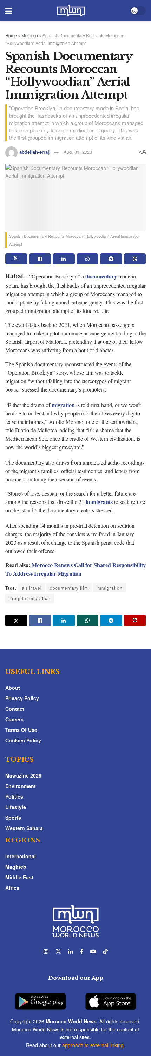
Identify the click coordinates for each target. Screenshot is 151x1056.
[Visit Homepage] (71, 11)
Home (11, 35)
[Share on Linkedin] (64, 258)
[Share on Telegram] (111, 258)
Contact (14, 708)
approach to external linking (93, 1045)
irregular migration (30, 598)
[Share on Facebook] (40, 258)
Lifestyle (15, 807)
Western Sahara (24, 828)
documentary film (69, 588)
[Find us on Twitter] (58, 951)
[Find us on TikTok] (105, 951)
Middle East (19, 877)
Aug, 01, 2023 (78, 152)
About (12, 687)
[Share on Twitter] (16, 258)
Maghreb (15, 866)
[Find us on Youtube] (93, 951)
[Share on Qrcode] (135, 258)
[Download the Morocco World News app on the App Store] (110, 997)
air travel (32, 588)
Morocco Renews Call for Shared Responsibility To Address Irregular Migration (75, 569)
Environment (20, 785)
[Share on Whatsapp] (88, 258)
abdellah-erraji (35, 152)
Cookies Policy (23, 740)
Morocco (29, 35)
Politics (14, 796)
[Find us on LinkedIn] (70, 951)
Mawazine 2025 (23, 775)
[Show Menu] (8, 10)
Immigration (109, 588)
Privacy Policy (22, 698)
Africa (12, 887)
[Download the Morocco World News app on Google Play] (40, 997)
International (20, 856)
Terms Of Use (21, 729)
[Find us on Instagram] (46, 951)
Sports (13, 817)
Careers (14, 719)
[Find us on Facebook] (81, 951)
